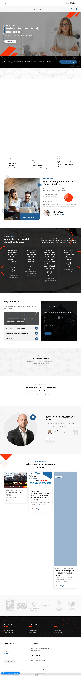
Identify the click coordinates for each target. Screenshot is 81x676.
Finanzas (16, 473)
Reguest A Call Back (67, 61)
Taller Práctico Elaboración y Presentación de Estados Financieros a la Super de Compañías (12, 257)
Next (52, 439)
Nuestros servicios (22, 9)
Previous (47, 439)
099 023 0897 (73, 3)
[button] (10, 673)
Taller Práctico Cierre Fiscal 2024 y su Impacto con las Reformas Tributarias (68, 254)
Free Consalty (9, 41)
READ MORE (9, 500)
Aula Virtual (31, 9)
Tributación (39, 473)
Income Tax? (9, 338)
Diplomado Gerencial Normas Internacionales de (65, 164)
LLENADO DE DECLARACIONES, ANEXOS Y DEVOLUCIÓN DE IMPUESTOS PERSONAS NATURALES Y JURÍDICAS (40, 495)
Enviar (48, 333)
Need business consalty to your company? (17, 333)
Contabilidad (9, 473)
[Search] (71, 9)
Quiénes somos (12, 9)
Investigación (40, 9)
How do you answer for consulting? (15, 314)
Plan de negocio (9, 475)
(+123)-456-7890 (28, 218)
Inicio (5, 9)
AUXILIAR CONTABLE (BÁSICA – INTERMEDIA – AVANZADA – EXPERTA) (65, 573)
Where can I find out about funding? (16, 328)
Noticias (32, 473)
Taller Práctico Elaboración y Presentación (12, 165)
